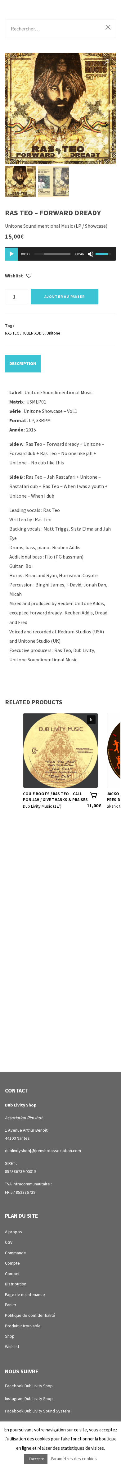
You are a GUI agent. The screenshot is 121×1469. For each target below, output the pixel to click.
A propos (13, 1231)
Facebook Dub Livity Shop (29, 1386)
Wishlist (12, 1346)
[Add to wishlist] (28, 276)
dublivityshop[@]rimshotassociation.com (43, 1150)
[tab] (23, 363)
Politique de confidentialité (30, 1315)
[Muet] (90, 254)
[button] (106, 62)
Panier (10, 1304)
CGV (8, 1242)
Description (22, 363)
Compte (12, 1263)
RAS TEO (12, 333)
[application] (60, 254)
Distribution (15, 1284)
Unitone (53, 333)
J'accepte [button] (36, 1459)
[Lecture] (11, 254)
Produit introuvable (23, 1326)
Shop (10, 1336)
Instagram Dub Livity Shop (29, 1398)
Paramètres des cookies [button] (74, 1459)
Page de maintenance (25, 1294)
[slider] (52, 254)
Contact (12, 1273)
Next (105, 125)
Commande (15, 1253)
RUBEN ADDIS (33, 333)
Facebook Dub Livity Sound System (37, 1411)
